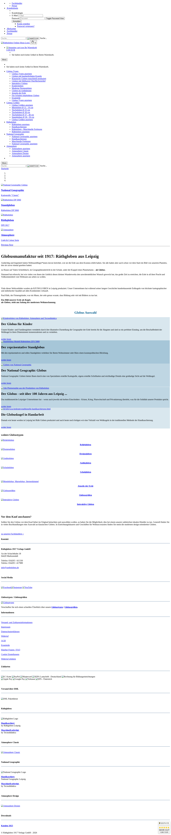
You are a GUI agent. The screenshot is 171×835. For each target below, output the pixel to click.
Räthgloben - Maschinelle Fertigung (27, 129)
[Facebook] (6, 587)
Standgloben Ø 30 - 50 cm (23, 117)
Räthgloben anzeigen (21, 124)
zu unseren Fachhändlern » (12, 534)
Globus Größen (13, 103)
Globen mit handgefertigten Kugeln (27, 76)
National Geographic (15, 134)
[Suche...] (33, 38)
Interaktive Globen (20, 83)
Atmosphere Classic (20, 151)
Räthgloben (11, 122)
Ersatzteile (16, 98)
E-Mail (15, 15)
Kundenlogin (12, 8)
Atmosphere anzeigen (21, 148)
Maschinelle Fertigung (21, 141)
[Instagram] (16, 587)
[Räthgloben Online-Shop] (15, 43)
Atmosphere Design (20, 153)
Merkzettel (11, 29)
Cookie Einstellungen (10, 654)
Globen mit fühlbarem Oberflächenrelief (29, 81)
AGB (3, 641)
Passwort (15, 18)
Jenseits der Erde (19, 93)
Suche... (43, 38)
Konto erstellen (23, 24)
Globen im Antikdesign (21, 90)
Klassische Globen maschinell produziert (29, 78)
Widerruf (5, 636)
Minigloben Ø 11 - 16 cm (22, 107)
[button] (5, 245)
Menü (4, 60)
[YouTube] (27, 587)
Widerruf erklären (8, 659)
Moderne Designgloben (22, 88)
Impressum (5, 627)
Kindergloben (17, 86)
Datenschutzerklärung (10, 631)
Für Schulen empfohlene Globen (25, 95)
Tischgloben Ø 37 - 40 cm (23, 115)
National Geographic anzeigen (24, 136)
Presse (14, 6)
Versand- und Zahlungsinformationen (16, 622)
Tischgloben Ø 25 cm (21, 110)
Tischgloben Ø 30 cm (21, 112)
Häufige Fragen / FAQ (10, 650)
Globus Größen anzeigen (22, 105)
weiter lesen (6, 339)
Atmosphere (11, 146)
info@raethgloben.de (10, 567)
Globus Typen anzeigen (22, 74)
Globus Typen (12, 71)
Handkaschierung (19, 127)
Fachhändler (17, 3)
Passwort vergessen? (25, 26)
